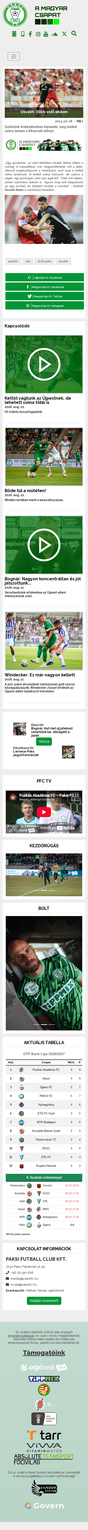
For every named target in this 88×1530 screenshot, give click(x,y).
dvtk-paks (44, 261)
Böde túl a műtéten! (25, 490)
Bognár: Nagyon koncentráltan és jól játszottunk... (43, 581)
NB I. (80, 121)
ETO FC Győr (46, 1121)
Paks (22, 1232)
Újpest (46, 1232)
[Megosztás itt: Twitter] (44, 296)
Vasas (46, 1086)
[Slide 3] (51, 898)
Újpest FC (46, 1095)
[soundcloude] (54, 34)
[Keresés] (74, 34)
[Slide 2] (44, 898)
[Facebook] (30, 34)
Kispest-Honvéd (46, 1173)
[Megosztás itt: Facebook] (44, 286)
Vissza (44, 741)
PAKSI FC (46, 1103)
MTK (22, 1224)
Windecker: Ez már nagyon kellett (40, 674)
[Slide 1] (36, 898)
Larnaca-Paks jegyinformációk (26, 753)
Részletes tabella (20, 1242)
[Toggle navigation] (14, 56)
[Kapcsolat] (22, 34)
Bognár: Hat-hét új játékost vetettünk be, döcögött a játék (52, 732)
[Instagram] (38, 34)
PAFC (46, 1217)
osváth (63, 261)
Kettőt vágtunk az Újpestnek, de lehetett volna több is (38, 400)
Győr (22, 1209)
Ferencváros (17, 1193)
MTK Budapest (46, 1130)
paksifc (13, 261)
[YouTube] (46, 34)
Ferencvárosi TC (46, 1147)
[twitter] (64, 34)
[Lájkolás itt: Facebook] (44, 277)
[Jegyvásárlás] (14, 34)
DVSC (46, 1156)
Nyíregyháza (46, 1112)
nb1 (27, 261)
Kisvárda (20, 1201)
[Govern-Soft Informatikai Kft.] (44, 1513)
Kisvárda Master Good (46, 1138)
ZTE (45, 1209)
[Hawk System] (44, 1495)
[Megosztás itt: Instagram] (44, 305)
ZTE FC (46, 1165)
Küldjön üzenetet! (44, 1309)
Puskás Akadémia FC (46, 1077)
